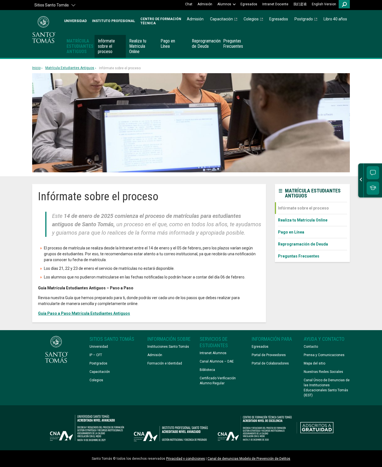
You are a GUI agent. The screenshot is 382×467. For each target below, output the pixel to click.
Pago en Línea (168, 43)
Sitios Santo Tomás (51, 5)
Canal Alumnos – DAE (217, 361)
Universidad (75, 21)
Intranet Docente (275, 4)
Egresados (248, 4)
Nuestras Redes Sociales (323, 372)
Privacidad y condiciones (185, 459)
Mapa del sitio (314, 363)
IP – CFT (95, 355)
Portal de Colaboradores (270, 363)
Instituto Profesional (113, 21)
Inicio (36, 68)
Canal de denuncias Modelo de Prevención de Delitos (248, 459)
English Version (324, 4)
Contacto (311, 347)
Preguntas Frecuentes (233, 43)
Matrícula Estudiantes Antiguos (80, 46)
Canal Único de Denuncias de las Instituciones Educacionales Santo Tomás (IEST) (327, 387)
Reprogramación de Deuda (206, 43)
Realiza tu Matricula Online (137, 46)
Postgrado (303, 19)
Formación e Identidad (164, 363)
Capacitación (221, 19)
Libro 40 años (335, 19)
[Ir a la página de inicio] (43, 29)
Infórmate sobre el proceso (106, 46)
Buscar (344, 4)
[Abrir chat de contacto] (373, 172)
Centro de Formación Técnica (160, 21)
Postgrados (98, 363)
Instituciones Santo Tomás (168, 347)
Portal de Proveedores (269, 355)
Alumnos (224, 4)
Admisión (204, 4)
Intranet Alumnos (213, 353)
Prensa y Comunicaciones (324, 355)
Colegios (251, 19)
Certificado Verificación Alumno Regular (218, 380)
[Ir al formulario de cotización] (373, 188)
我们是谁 (300, 4)
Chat (188, 4)
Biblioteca (207, 370)
